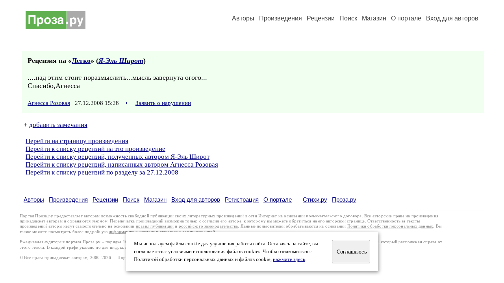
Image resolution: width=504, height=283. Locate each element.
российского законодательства (208, 226)
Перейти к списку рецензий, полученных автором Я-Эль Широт (117, 156)
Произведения (280, 18)
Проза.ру (344, 199)
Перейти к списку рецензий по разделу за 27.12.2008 (102, 172)
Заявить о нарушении (163, 103)
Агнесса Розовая (49, 103)
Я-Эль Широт (120, 60)
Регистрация (242, 199)
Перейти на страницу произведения (77, 141)
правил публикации (155, 226)
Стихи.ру (315, 199)
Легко (81, 60)
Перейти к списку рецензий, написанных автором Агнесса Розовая (122, 164)
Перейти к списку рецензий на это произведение (95, 149)
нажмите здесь (289, 259)
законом (99, 221)
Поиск (348, 18)
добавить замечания (58, 125)
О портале (277, 199)
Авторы (243, 18)
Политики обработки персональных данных (390, 226)
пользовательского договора (333, 216)
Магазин (374, 18)
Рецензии (321, 18)
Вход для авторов (452, 18)
